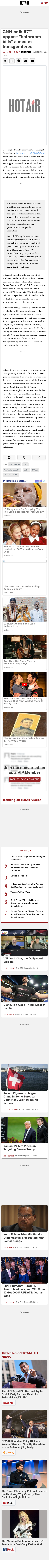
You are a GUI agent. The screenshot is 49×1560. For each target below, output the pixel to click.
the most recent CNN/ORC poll (30, 153)
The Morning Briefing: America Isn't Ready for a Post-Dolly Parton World (23, 1543)
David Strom (9, 1014)
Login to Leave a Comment (24, 779)
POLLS (35, 470)
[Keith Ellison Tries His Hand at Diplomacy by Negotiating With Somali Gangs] (24, 1218)
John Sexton (9, 1155)
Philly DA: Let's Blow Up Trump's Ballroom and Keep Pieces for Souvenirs (25, 867)
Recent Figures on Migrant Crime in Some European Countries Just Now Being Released (27, 914)
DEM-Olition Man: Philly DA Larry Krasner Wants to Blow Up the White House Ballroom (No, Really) (23, 1444)
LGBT (26, 470)
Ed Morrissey (11, 52)
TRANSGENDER (11, 475)
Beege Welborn (10, 1109)
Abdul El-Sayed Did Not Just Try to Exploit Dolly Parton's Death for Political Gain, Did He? (22, 1394)
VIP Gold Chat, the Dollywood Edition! (23, 960)
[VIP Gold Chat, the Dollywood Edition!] (24, 942)
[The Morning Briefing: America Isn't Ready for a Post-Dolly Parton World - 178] (24, 1524)
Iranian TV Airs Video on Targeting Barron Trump (20, 1147)
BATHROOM (14, 464)
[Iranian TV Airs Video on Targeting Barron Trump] (24, 1130)
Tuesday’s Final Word (20, 892)
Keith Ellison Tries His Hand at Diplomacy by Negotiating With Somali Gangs (24, 903)
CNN (25, 464)
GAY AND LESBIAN (12, 470)
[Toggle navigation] (3, 3)
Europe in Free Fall (19, 876)
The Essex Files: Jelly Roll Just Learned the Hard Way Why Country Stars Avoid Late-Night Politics (24, 1494)
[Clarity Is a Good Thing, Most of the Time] (24, 988)
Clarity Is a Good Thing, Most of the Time (24, 1006)
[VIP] (44, 3)
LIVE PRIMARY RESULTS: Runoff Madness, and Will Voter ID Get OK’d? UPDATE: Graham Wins (24, 1291)
